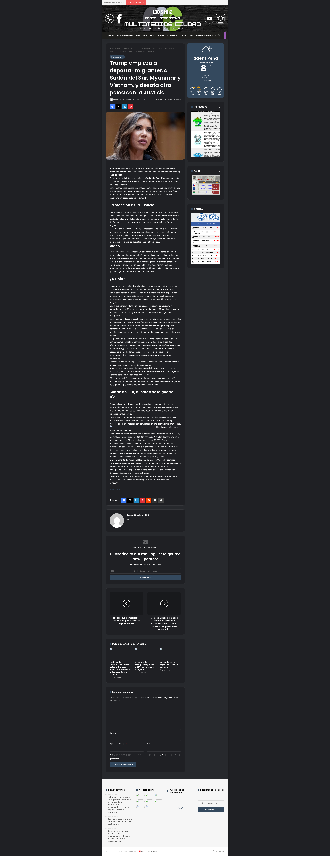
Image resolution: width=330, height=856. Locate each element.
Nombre (114, 733)
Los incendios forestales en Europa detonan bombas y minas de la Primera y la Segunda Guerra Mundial (120, 668)
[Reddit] (148, 500)
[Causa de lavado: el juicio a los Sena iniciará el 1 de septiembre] (150, 796)
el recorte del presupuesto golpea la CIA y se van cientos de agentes (145, 666)
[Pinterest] (130, 106)
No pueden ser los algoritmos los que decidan (169, 664)
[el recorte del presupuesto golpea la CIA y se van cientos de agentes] (145, 654)
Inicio (113, 49)
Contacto (187, 35)
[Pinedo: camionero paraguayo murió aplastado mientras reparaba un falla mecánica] (159, 801)
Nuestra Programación (208, 35)
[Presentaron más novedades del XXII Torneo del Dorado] (140, 801)
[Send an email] (130, 100)
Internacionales (123, 49)
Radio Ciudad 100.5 (121, 100)
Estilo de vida (157, 35)
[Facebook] (112, 106)
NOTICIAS (140, 35)
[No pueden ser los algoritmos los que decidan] (170, 654)
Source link (115, 489)
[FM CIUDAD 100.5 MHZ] (165, 18)
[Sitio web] (128, 519)
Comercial (173, 35)
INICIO (111, 35)
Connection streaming (150, 851)
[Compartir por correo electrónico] (154, 500)
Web (148, 744)
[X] (118, 106)
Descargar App (125, 35)
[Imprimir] (161, 500)
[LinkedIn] (124, 106)
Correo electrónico (118, 744)
